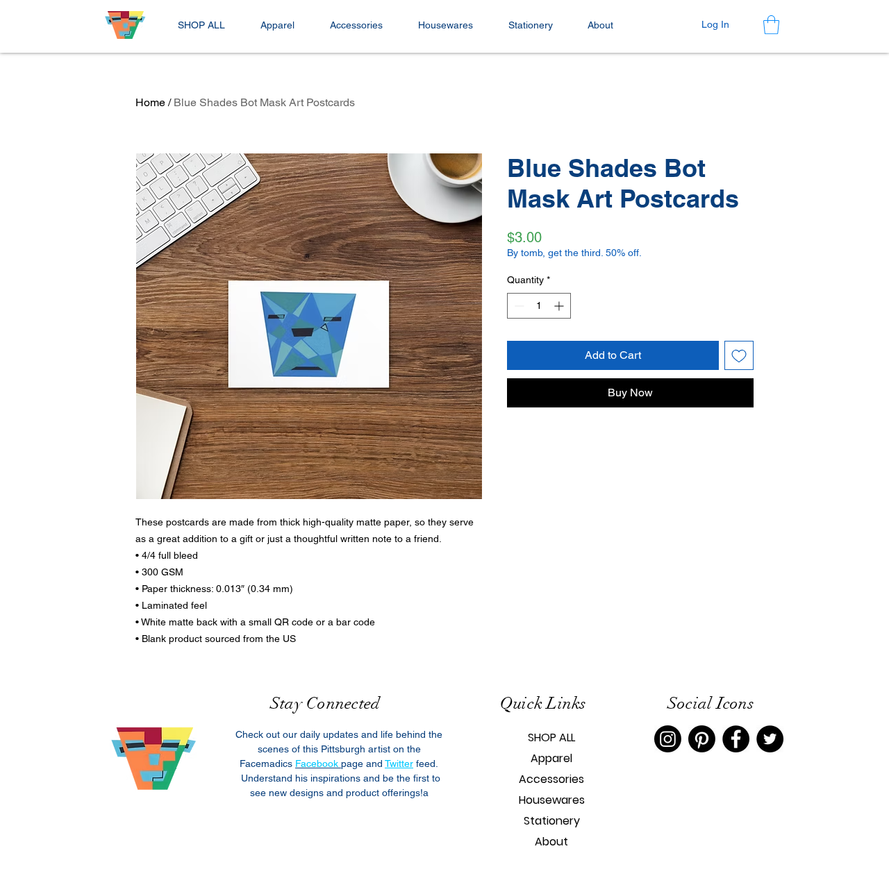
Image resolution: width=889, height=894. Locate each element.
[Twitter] (769, 738)
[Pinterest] (701, 738)
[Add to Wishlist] (739, 355)
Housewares (552, 800)
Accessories (551, 779)
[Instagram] (667, 738)
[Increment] (560, 306)
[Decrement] (517, 306)
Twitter (399, 763)
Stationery (552, 821)
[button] (277, 25)
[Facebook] (735, 738)
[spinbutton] (538, 306)
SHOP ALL (551, 737)
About (551, 842)
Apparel (551, 758)
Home (150, 102)
